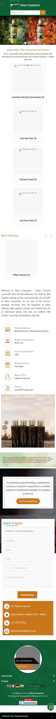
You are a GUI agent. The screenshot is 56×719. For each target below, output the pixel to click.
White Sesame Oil (21, 274)
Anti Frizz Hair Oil (28, 220)
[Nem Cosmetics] (15, 5)
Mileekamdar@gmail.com (23, 630)
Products (4, 681)
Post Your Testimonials (28, 501)
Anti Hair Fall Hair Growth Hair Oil (28, 97)
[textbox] (25, 12)
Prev (46, 235)
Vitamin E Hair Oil (28, 179)
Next (51, 235)
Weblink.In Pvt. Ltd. (39, 696)
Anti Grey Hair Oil (28, 138)
